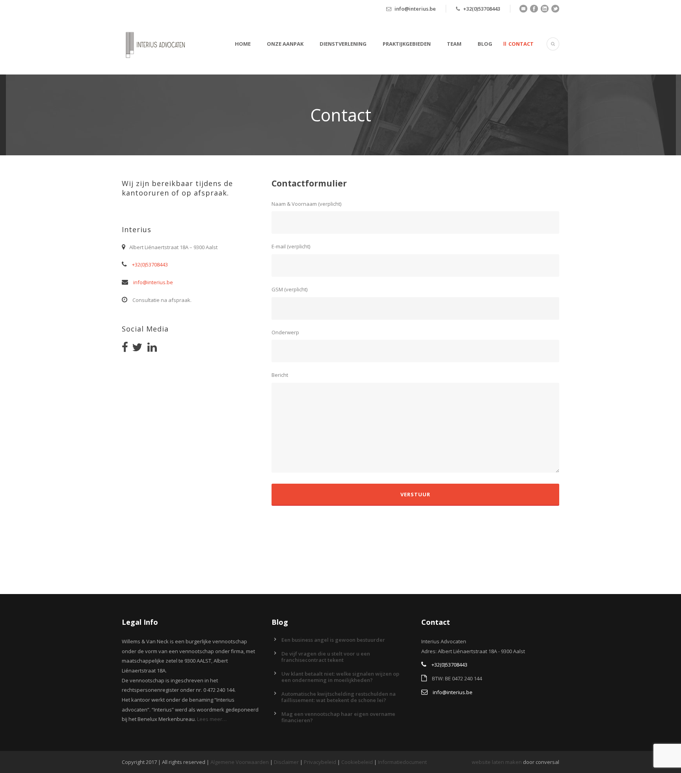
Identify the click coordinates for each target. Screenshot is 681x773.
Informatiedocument (402, 762)
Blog (485, 43)
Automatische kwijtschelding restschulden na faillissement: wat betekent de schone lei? (338, 697)
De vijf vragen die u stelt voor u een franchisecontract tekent (325, 656)
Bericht (280, 374)
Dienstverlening (343, 43)
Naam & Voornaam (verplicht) (306, 203)
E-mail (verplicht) (291, 246)
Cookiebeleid (357, 762)
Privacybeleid (320, 762)
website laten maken (497, 762)
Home (243, 43)
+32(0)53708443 (481, 8)
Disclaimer (286, 762)
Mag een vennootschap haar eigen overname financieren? (338, 717)
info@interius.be (415, 8)
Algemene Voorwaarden (239, 762)
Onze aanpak (285, 43)
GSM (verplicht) (289, 289)
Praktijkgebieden (407, 43)
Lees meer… (212, 719)
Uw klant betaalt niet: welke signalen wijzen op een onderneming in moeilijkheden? (340, 677)
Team (454, 43)
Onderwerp (285, 332)
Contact (521, 43)
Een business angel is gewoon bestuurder (333, 639)
